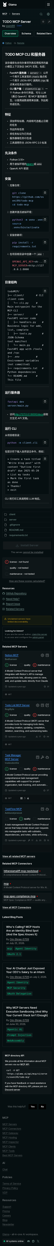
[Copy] (45, 192)
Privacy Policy (10, 1188)
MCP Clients (9, 1146)
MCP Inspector (10, 1141)
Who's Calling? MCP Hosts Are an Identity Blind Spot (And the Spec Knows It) (23, 930)
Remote (20, 43)
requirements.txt (18, 535)
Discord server (12, 1089)
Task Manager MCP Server (13, 757)
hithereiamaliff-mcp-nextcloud (21, 870)
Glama (5, 1234)
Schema (26, 33)
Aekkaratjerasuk (13, 813)
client (12, 514)
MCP (4, 13)
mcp (6, 883)
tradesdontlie (12, 763)
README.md (16, 529)
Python (8, 43)
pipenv (30, 163)
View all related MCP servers (18, 856)
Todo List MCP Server (17, 705)
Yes (33, 1106)
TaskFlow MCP (13, 808)
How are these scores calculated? (27, 581)
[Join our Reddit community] (33, 1241)
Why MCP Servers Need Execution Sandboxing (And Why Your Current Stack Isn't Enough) (27, 1011)
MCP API (24, 1064)
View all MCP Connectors (16, 907)
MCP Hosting (9, 1137)
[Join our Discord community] (28, 1241)
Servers (16, 13)
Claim (19, 25)
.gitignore (14, 524)
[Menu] (48, 4)
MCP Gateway (10, 1133)
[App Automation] (43, 21)
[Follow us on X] (38, 1241)
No (42, 1106)
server (12, 519)
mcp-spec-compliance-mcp (20, 896)
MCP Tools (8, 1150)
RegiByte (9, 709)
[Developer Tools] (49, 21)
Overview (10, 33)
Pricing (6, 1211)
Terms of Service (11, 1183)
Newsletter (8, 1224)
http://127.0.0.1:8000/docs (29, 414)
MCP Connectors (11, 1128)
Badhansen (11, 659)
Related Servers (15, 608)
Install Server (30, 545)
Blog (4, 1220)
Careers (6, 1215)
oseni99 (10, 25)
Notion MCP (11, 655)
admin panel (38, 637)
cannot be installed (33, 552)
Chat (5, 1169)
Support (6, 1206)
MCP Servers (9, 1124)
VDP (5, 1192)
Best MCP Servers (12, 1155)
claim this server (39, 634)
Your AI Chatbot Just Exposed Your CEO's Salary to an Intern (25, 970)
